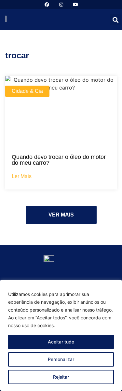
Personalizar (61, 359)
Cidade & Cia (27, 91)
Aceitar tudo (61, 341)
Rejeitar (61, 377)
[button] (115, 19)
